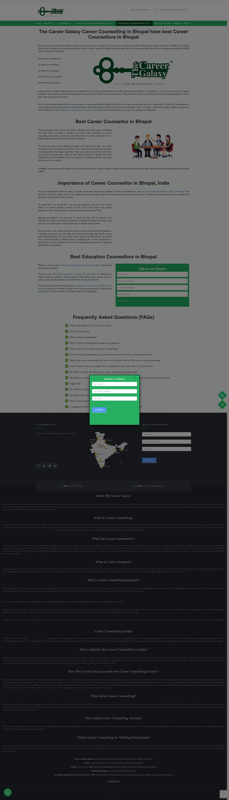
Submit (99, 410)
